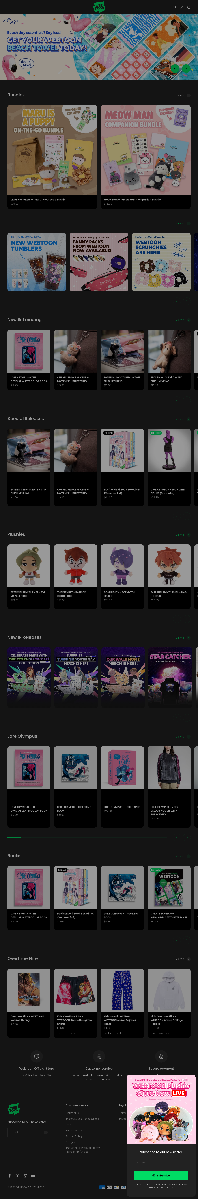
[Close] (189, 1081)
